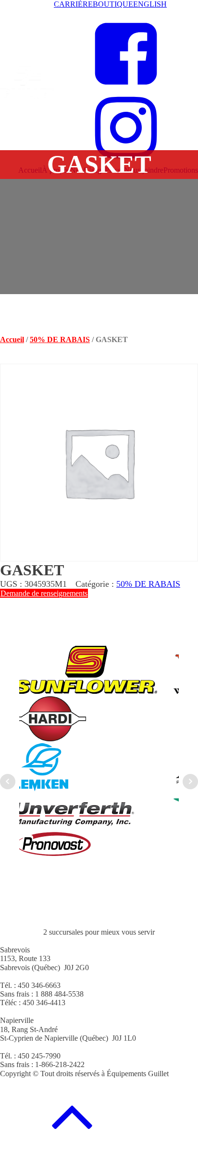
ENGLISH (150, 4)
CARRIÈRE (73, 4)
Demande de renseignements (43, 593)
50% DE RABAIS (60, 339)
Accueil (12, 339)
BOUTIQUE (113, 4)
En (59, 13)
